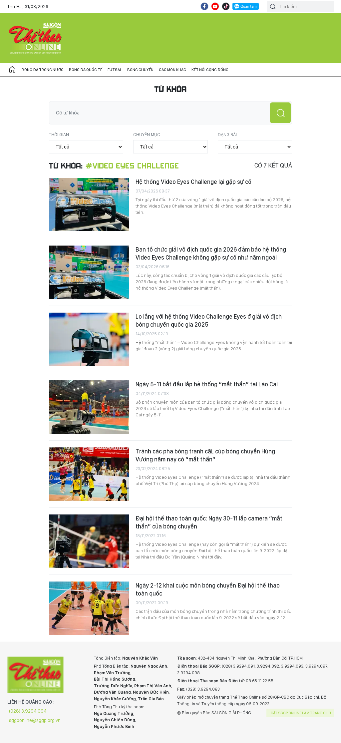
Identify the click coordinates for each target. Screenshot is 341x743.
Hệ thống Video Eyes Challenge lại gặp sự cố (193, 181)
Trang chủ (12, 69)
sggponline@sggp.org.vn (35, 720)
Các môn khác (172, 69)
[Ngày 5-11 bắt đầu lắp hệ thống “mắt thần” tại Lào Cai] (89, 407)
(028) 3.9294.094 (28, 711)
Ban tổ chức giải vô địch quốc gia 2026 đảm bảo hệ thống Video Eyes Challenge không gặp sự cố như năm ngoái (211, 253)
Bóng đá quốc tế (85, 69)
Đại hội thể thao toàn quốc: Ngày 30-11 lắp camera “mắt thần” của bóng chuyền (209, 522)
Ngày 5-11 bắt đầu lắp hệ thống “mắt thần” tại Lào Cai (207, 384)
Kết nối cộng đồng (209, 69)
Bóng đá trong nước (43, 69)
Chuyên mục (146, 134)
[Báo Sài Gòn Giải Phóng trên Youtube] (215, 6)
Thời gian (59, 134)
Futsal (115, 69)
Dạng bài (227, 134)
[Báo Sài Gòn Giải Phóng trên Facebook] (204, 6)
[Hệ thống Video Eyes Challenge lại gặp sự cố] (89, 204)
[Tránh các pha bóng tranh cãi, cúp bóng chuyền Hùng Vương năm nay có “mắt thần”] (89, 474)
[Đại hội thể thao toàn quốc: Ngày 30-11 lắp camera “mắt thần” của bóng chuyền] (89, 541)
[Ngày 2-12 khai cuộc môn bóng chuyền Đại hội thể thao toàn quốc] (89, 608)
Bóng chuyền (140, 69)
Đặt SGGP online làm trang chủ (301, 713)
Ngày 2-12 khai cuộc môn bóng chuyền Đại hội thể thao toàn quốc (208, 589)
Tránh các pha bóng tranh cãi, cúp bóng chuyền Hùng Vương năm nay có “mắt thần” (205, 455)
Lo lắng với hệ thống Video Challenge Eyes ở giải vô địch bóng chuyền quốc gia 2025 (209, 320)
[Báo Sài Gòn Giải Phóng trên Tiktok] (226, 6)
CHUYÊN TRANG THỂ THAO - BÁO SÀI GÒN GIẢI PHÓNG (35, 38)
